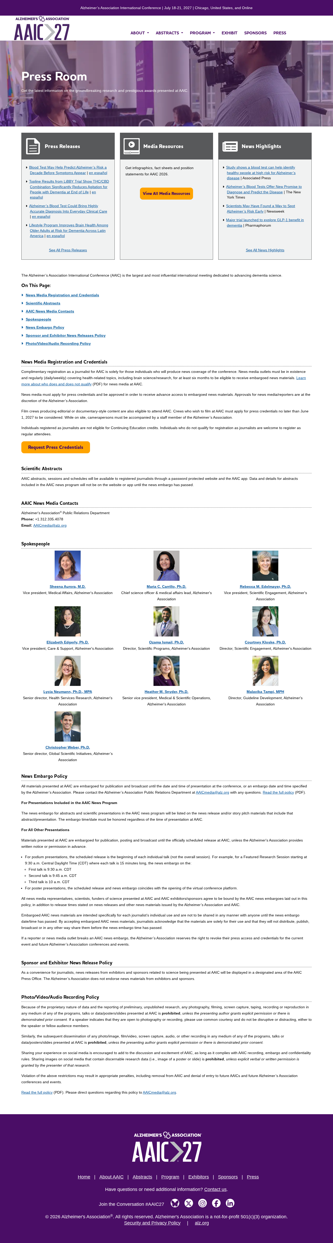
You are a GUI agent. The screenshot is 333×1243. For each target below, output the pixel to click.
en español (98, 173)
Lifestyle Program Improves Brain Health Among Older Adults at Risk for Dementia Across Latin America (68, 230)
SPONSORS (255, 32)
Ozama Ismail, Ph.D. (166, 642)
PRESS (279, 32)
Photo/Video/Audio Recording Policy (58, 343)
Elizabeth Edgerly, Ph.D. (68, 642)
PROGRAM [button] (201, 32)
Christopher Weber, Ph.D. (68, 747)
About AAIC (111, 1177)
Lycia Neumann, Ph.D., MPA (67, 692)
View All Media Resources (166, 193)
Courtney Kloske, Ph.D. (265, 642)
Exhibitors (198, 1177)
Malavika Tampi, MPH (265, 692)
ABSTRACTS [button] (168, 32)
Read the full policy (278, 792)
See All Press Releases (68, 250)
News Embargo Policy (45, 327)
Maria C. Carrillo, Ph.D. (166, 586)
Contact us (215, 1189)
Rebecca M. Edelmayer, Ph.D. (265, 586)
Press (253, 1177)
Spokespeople (38, 319)
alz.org (202, 1223)
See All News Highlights (265, 250)
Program (170, 1177)
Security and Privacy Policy (152, 1223)
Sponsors (228, 1177)
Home (84, 1177)
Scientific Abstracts (43, 303)
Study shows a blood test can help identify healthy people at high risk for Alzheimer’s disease (261, 172)
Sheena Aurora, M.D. (68, 586)
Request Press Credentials (55, 447)
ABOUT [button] (138, 32)
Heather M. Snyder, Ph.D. (166, 692)
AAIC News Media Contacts (50, 311)
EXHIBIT (230, 32)
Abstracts (142, 1177)
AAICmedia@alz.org (50, 525)
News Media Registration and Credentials (62, 295)
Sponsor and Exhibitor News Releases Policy (66, 335)
